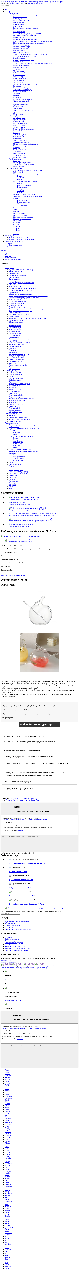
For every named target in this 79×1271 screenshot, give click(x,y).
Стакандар (17, 151)
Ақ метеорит (17, 226)
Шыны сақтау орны (20, 67)
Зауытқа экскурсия (15, 245)
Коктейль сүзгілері (19, 50)
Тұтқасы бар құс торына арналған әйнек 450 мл (23, 800)
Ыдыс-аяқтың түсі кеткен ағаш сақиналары (28, 174)
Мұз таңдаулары (18, 80)
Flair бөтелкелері (19, 73)
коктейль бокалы (29, 968)
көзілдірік (10, 968)
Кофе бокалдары (19, 125)
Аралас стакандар (19, 91)
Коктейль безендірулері (21, 45)
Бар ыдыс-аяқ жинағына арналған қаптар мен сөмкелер (32, 41)
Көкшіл (20, 179)
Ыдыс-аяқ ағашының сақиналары (25, 181)
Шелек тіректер (18, 37)
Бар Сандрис (17, 26)
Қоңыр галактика (23, 202)
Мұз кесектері (18, 82)
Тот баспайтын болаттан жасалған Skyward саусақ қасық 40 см (31, 521)
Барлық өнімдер (41, 968)
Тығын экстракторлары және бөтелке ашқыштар (30, 54)
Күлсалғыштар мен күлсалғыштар (25, 15)
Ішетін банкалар (18, 121)
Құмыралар (17, 86)
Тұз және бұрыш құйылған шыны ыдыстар (28, 196)
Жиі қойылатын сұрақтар (14, 241)
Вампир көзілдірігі (19, 153)
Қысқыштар (17, 221)
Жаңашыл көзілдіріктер (21, 146)
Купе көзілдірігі (18, 131)
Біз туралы (8, 243)
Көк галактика (22, 200)
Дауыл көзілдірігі (19, 136)
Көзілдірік (16, 148)
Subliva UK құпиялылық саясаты (16, 950)
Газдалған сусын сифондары (23, 99)
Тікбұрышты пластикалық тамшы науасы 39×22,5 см (27, 510)
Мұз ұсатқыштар (19, 71)
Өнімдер (8, 11)
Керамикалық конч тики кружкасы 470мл (23, 499)
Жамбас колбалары (19, 78)
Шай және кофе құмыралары (23, 217)
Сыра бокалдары (19, 118)
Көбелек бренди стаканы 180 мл (23, 896)
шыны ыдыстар (10, 258)
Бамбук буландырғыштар (22, 163)
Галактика (16, 198)
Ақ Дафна (16, 230)
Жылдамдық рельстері (21, 101)
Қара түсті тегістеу (19, 213)
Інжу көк (16, 211)
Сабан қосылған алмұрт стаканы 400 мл (23, 798)
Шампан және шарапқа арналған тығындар (28, 43)
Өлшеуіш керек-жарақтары (22, 90)
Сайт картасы (41, 966)
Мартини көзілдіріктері (21, 142)
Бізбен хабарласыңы (12, 247)
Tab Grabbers (17, 108)
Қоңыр (19, 176)
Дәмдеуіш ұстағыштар (21, 52)
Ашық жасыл (22, 189)
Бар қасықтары (18, 24)
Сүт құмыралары (19, 209)
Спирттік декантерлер (21, 103)
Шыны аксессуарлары (21, 65)
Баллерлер (16, 161)
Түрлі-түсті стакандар (20, 127)
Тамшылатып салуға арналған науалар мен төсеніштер (32, 63)
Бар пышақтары (18, 22)
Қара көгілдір (22, 187)
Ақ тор (15, 232)
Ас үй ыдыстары (15, 159)
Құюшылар (17, 97)
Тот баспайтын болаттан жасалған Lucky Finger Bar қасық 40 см (31, 515)
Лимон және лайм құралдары (23, 88)
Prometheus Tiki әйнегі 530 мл (19, 504)
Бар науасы (17, 30)
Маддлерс (16, 93)
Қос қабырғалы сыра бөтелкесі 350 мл (26, 904)
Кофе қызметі (18, 172)
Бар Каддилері (18, 19)
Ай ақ (15, 207)
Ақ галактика (22, 206)
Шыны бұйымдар (15, 116)
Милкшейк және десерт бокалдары (25, 144)
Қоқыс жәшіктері (19, 32)
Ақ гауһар (16, 222)
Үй (6, 9)
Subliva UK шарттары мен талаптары (18, 948)
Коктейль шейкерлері (20, 48)
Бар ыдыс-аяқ (14, 13)
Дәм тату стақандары (20, 149)
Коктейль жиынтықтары (21, 47)
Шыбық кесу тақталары (21, 20)
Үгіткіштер (17, 69)
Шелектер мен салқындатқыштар (25, 39)
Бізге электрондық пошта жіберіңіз (13, 575)
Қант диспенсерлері (20, 215)
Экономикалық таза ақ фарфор (24, 194)
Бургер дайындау (19, 166)
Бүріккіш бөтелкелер (20, 105)
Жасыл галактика (23, 204)
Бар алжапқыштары (20, 17)
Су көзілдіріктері (19, 155)
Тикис (15, 112)
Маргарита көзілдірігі (20, 140)
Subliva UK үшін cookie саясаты (16, 946)
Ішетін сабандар (18, 62)
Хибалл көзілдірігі (19, 135)
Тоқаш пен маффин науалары (23, 164)
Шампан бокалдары (20, 123)
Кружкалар (17, 95)
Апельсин (20, 178)
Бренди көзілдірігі (19, 120)
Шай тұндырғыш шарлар (22, 219)
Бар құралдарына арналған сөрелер (25, 28)
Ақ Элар (16, 228)
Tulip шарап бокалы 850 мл (21, 888)
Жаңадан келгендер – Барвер (19, 237)
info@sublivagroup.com (35, 3)
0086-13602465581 (14, 3)
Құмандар (16, 133)
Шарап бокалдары (19, 157)
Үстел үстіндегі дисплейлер (23, 110)
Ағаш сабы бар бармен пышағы (20, 526)
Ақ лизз (16, 224)
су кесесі (49, 966)
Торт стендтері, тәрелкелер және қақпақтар (28, 170)
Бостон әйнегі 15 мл (18, 872)
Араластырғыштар (19, 106)
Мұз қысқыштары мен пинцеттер (25, 84)
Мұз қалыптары (18, 77)
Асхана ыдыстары (15, 168)
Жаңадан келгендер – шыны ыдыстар (22, 239)
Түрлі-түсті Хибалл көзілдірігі (23, 129)
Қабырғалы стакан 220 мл (21, 880)
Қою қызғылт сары (24, 185)
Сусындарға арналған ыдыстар (24, 60)
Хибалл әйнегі (58, 966)
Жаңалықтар (9, 236)
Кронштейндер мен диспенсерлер (25, 35)
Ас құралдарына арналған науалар (25, 56)
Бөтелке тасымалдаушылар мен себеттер (27, 34)
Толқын (16, 234)
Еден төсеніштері (19, 75)
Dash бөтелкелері (19, 58)
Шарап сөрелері (18, 114)
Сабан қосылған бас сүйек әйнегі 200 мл (27, 863)
